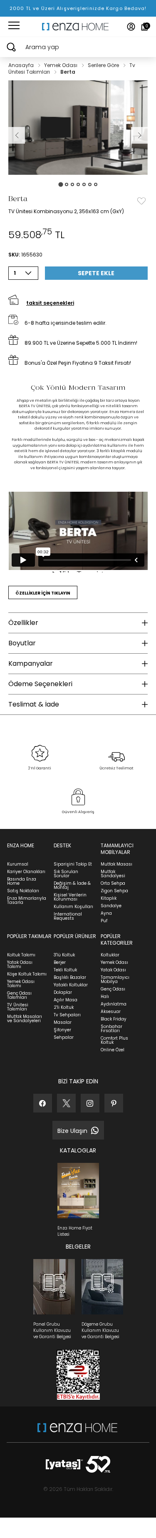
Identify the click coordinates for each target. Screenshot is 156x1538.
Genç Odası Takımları (19, 995)
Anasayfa (21, 65)
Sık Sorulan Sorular (66, 874)
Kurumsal (17, 864)
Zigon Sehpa (114, 891)
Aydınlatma (113, 1004)
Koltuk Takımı (21, 955)
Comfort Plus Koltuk (114, 1040)
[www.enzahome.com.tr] (77, 1431)
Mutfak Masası (116, 864)
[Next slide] (139, 135)
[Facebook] (42, 1103)
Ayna (106, 913)
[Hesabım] (131, 26)
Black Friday (113, 1019)
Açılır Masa (65, 1000)
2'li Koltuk (64, 1007)
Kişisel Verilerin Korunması (70, 897)
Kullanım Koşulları (73, 906)
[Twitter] (66, 1103)
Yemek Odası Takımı (21, 983)
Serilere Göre (104, 65)
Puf (104, 921)
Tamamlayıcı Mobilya (115, 979)
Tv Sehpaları (67, 1015)
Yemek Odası (61, 65)
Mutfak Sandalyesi (113, 874)
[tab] (60, 184)
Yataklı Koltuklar (71, 985)
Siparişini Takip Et (73, 864)
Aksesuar (111, 1011)
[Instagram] (90, 1103)
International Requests (68, 916)
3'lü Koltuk (64, 955)
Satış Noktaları (23, 891)
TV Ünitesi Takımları (17, 1007)
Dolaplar (63, 992)
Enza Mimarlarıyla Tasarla (26, 900)
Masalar (63, 1022)
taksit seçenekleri (50, 302)
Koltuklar (110, 955)
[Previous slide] (16, 135)
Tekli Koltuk (65, 970)
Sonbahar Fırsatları (111, 1028)
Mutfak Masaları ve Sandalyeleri (24, 1018)
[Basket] (144, 26)
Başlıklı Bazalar (70, 977)
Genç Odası (113, 989)
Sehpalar (64, 1037)
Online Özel (112, 1050)
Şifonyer (62, 1030)
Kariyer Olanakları (26, 872)
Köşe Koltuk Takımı (27, 974)
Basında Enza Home (21, 881)
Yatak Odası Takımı (19, 964)
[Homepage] (78, 27)
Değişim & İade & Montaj (72, 885)
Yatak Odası (113, 970)
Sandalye (111, 906)
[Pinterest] (113, 1103)
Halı (105, 996)
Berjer (60, 962)
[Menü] (14, 27)
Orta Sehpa (113, 883)
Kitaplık (108, 898)
